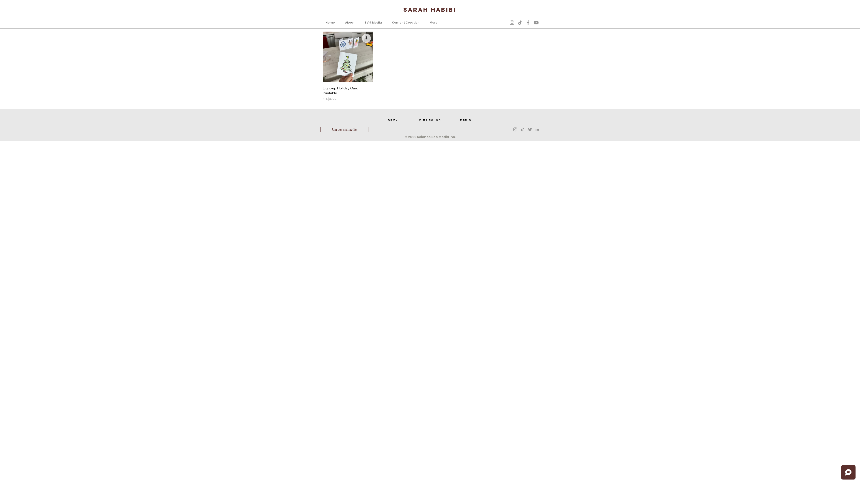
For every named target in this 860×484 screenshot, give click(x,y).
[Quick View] (348, 57)
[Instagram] (512, 23)
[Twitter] (530, 129)
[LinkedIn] (537, 129)
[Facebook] (528, 23)
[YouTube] (536, 23)
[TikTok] (520, 23)
